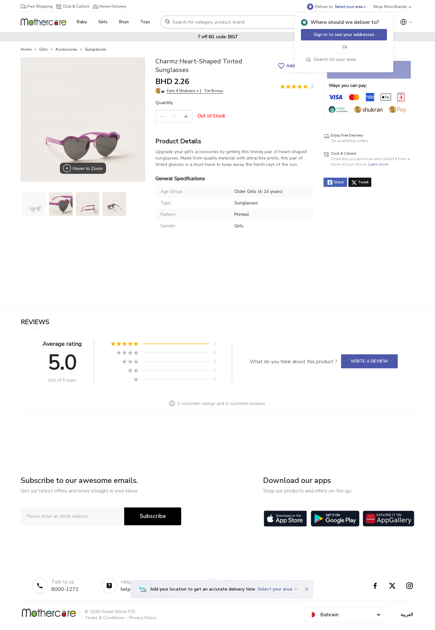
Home (26, 49)
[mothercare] (46, 22)
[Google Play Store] (335, 519)
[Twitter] (392, 585)
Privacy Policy (142, 618)
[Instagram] (409, 585)
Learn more (378, 164)
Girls (43, 49)
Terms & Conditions (105, 618)
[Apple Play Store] (285, 519)
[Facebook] (375, 585)
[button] (293, 66)
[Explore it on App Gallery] (388, 519)
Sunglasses (95, 49)
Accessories (66, 49)
